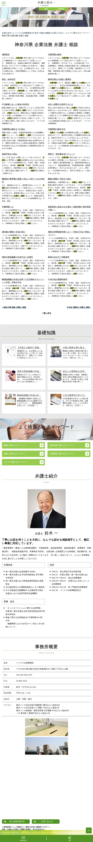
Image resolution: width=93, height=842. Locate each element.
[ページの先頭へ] (89, 830)
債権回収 (6, 54)
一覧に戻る (46, 313)
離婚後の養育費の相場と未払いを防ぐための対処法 (23, 180)
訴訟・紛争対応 (9, 79)
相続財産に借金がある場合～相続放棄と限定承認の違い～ (69, 208)
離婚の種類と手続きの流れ (59, 179)
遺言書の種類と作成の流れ (13, 232)
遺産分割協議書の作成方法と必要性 (17, 257)
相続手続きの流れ (9, 154)
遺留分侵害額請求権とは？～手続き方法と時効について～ (69, 233)
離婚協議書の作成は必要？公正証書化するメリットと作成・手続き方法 (23, 280)
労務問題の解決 (55, 54)
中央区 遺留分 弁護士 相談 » (79, 307)
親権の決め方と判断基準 (58, 257)
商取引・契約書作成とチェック (61, 154)
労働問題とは (8, 207)
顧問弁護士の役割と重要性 (59, 79)
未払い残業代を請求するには (60, 104)
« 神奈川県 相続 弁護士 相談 (14, 307)
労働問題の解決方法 (56, 129)
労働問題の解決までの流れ (13, 129)
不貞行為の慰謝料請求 (57, 279)
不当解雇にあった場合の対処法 (15, 104)
